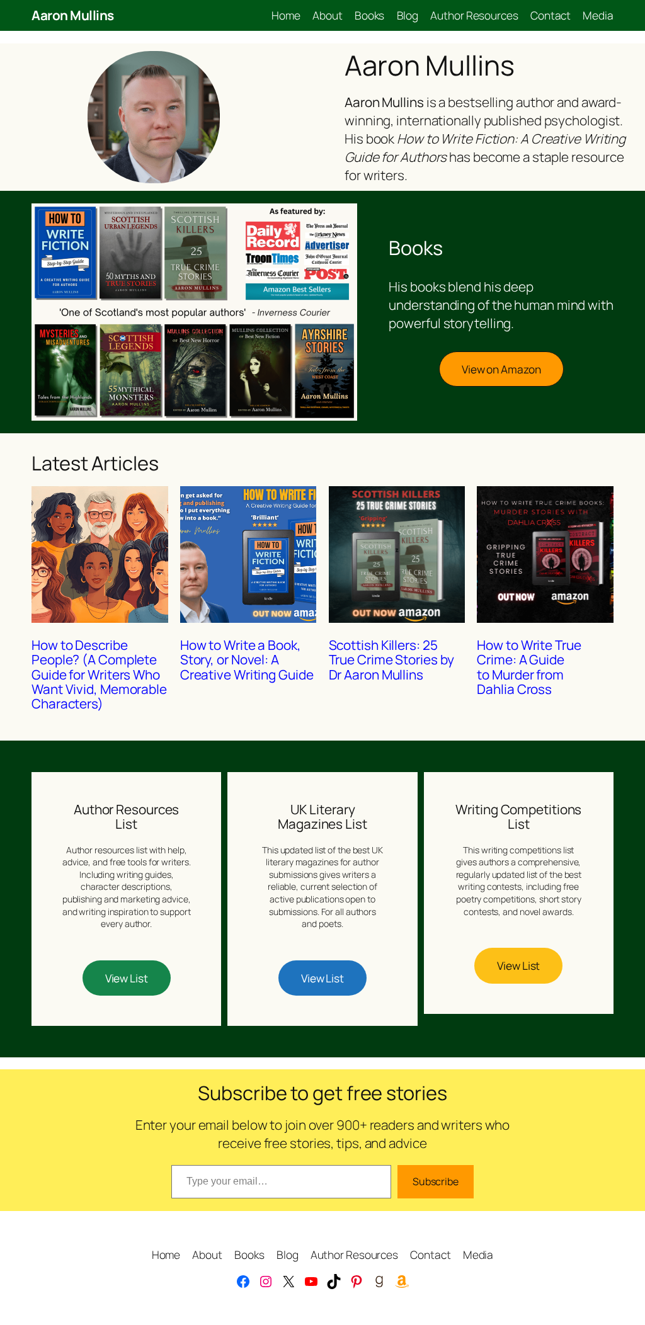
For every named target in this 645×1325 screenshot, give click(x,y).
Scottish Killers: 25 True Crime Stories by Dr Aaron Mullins (391, 660)
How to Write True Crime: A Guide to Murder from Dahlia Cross (529, 667)
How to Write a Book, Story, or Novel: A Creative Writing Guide (247, 660)
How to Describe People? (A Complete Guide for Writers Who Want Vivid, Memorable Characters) (99, 675)
